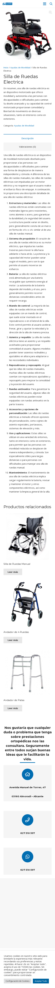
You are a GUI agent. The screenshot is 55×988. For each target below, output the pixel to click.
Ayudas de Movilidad (20, 67)
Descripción (27, 138)
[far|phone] (27, 820)
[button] (51, 4)
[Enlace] (7, 3)
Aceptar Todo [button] (41, 981)
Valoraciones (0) (27, 146)
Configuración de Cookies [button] (17, 981)
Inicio (6, 67)
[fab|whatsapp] (27, 856)
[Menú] (44, 4)
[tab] (28, 138)
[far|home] (27, 774)
